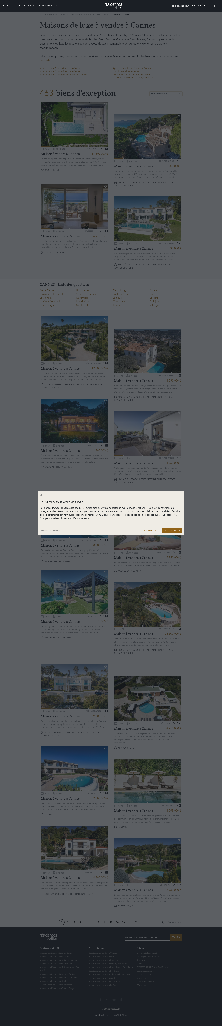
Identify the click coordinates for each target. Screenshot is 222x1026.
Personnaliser (150, 531)
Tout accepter (172, 531)
